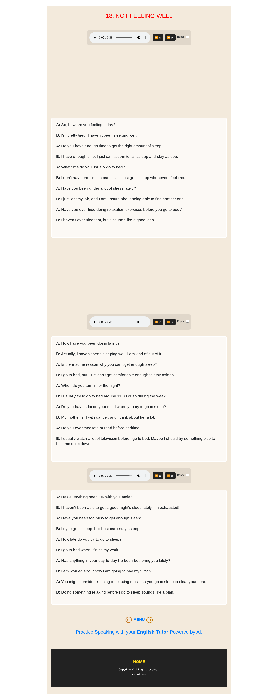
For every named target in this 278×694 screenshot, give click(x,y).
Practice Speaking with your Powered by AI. (139, 632)
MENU (139, 619)
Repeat (181, 36)
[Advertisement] (139, 82)
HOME (139, 661)
